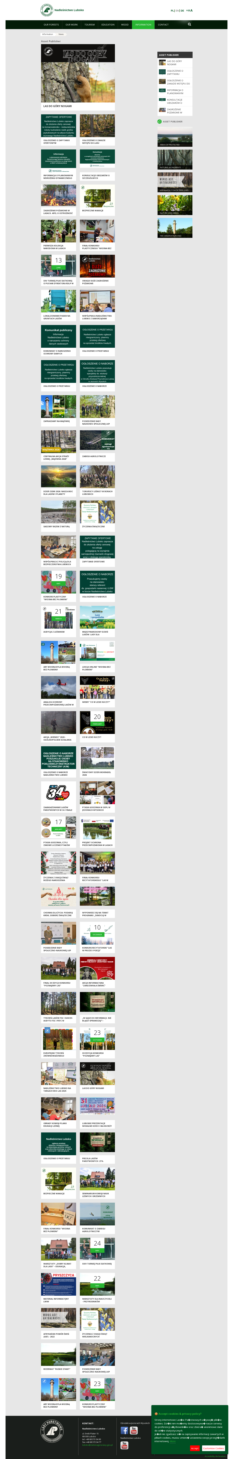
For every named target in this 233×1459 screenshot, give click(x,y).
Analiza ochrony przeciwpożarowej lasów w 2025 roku (58, 705)
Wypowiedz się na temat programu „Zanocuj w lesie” (95, 915)
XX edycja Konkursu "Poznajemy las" (93, 1054)
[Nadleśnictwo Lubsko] (46, 10)
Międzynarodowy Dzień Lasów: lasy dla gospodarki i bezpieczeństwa (95, 636)
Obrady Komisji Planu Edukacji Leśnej (55, 1124)
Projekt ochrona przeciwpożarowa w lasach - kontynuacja (97, 845)
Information (47, 34)
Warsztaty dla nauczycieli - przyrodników (97, 1300)
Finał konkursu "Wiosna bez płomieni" (56, 1230)
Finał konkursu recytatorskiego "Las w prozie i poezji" (95, 880)
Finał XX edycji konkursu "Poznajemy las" (56, 984)
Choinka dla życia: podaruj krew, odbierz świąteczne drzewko (58, 915)
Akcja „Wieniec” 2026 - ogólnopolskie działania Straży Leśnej (57, 740)
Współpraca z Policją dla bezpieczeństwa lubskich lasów (57, 564)
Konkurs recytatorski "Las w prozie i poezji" (97, 949)
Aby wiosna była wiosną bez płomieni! (56, 668)
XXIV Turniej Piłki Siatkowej (97, 1263)
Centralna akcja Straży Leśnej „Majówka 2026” (56, 457)
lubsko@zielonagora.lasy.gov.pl (97, 1445)
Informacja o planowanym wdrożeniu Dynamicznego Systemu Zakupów (58, 178)
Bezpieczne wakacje (92, 210)
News (61, 34)
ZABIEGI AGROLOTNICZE (94, 456)
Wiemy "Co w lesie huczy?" (96, 702)
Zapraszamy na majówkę (56, 421)
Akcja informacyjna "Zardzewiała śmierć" (94, 984)
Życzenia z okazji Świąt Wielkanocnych (94, 1335)
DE (182, 10)
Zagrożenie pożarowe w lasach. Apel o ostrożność (58, 212)
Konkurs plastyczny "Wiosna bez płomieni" (55, 598)
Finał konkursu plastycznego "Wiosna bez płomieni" (96, 248)
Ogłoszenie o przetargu (95, 351)
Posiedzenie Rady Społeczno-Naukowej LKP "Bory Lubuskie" (57, 950)
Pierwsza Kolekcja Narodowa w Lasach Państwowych (54, 248)
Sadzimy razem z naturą (56, 526)
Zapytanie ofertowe (93, 561)
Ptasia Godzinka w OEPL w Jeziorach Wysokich (96, 808)
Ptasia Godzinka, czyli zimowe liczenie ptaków (56, 844)
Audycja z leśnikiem (54, 632)
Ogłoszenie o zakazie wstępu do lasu (93, 141)
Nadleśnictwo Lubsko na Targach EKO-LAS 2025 (57, 1089)
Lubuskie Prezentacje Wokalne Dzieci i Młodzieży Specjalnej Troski (97, 1126)
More (173, 1441)
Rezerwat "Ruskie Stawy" (56, 1369)
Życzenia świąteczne (93, 526)
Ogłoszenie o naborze (94, 386)
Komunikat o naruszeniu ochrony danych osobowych (57, 354)
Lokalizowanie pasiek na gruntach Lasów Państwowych (56, 319)
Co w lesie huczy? (91, 737)
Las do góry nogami (57, 106)
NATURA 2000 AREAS (169, 213)
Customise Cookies (213, 1448)
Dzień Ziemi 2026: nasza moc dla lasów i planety (58, 492)
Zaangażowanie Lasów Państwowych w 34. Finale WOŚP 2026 (57, 810)
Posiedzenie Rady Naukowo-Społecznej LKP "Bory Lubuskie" (96, 424)
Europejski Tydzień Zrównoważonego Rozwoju (53, 1056)
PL (172, 10)
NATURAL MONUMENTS (170, 167)
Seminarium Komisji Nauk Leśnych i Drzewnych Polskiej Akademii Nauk (95, 1196)
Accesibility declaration (215, 1456)
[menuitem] (51, 24)
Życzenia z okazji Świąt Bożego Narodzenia (55, 879)
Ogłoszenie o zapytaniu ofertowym (175, 74)
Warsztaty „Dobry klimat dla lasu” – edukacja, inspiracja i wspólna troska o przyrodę (57, 1267)
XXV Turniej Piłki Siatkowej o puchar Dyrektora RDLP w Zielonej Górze (58, 283)
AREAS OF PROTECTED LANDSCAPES (170, 146)
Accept (195, 1448)
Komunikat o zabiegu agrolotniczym (93, 1230)
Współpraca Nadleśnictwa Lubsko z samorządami (97, 317)
